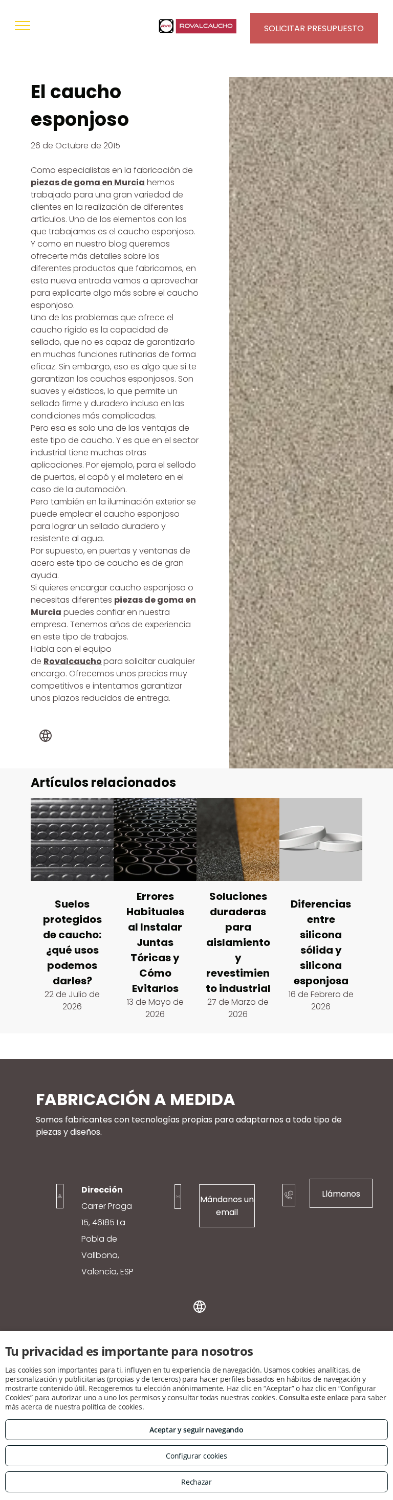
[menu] (22, 25)
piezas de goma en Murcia (88, 182)
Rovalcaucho (72, 661)
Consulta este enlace (313, 1397)
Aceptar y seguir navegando (196, 1430)
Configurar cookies (196, 1456)
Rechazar (196, 1482)
